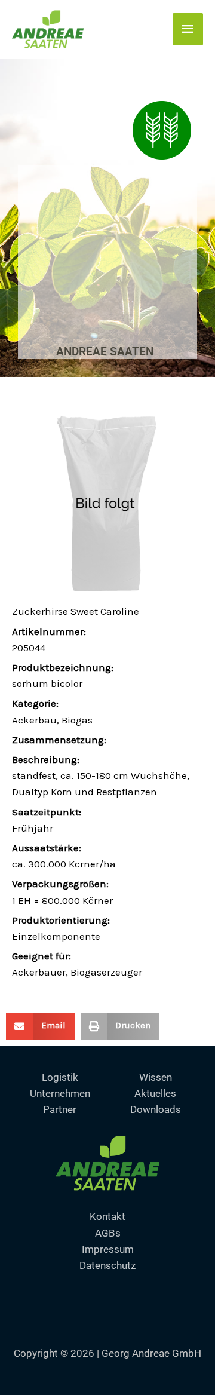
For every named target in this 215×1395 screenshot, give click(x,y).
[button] (40, 1026)
